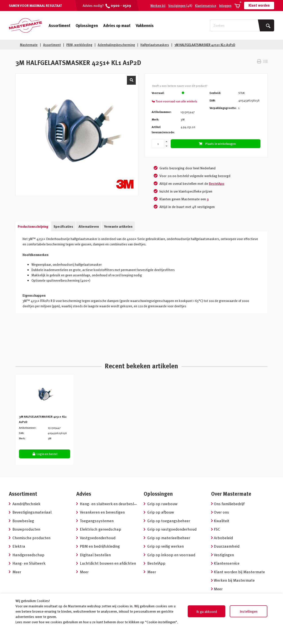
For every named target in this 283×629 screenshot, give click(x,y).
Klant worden (259, 5)
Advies (83, 493)
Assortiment (59, 25)
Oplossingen (87, 25)
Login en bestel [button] (46, 453)
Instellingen (248, 611)
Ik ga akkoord (206, 611)
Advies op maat (116, 25)
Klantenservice (205, 5)
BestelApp (216, 183)
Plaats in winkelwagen (220, 143)
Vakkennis (145, 25)
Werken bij (157, 5)
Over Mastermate (231, 493)
